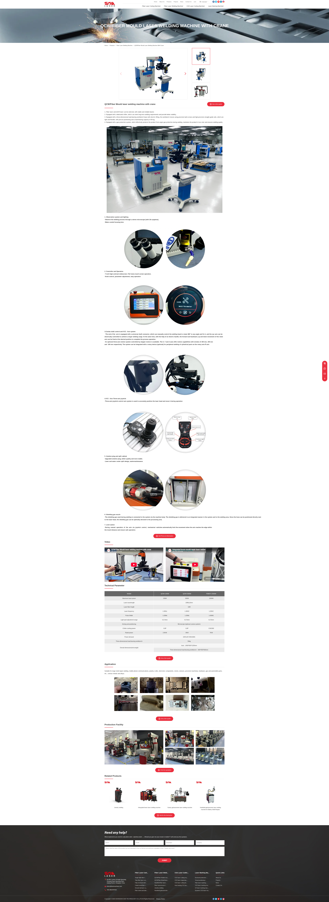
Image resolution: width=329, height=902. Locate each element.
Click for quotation (165, 770)
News (181, 1)
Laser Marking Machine (215, 6)
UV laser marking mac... (202, 888)
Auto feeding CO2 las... (181, 885)
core (195, 1)
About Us (161, 1)
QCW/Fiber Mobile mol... (161, 877)
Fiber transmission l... (160, 885)
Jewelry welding (158, 888)
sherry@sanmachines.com (114, 886)
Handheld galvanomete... (161, 890)
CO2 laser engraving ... (181, 880)
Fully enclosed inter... (141, 882)
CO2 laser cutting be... (181, 882)
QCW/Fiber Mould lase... (161, 880)
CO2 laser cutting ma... (181, 877)
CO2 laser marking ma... (202, 885)
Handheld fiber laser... (160, 882)
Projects (176, 1)
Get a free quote (217, 104)
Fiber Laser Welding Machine (173, 6)
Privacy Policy (160, 899)
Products (169, 1)
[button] (185, 74)
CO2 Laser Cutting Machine (195, 6)
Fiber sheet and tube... (141, 890)
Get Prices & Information (165, 536)
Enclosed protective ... (201, 877)
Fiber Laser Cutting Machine (151, 6)
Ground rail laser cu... (141, 888)
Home (155, 1)
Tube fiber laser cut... (141, 880)
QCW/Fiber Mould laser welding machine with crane (149, 45)
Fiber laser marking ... (201, 882)
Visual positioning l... (200, 880)
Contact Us (188, 1)
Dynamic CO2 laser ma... (202, 890)
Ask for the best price (165, 815)
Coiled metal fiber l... (140, 885)
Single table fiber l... (140, 877)
